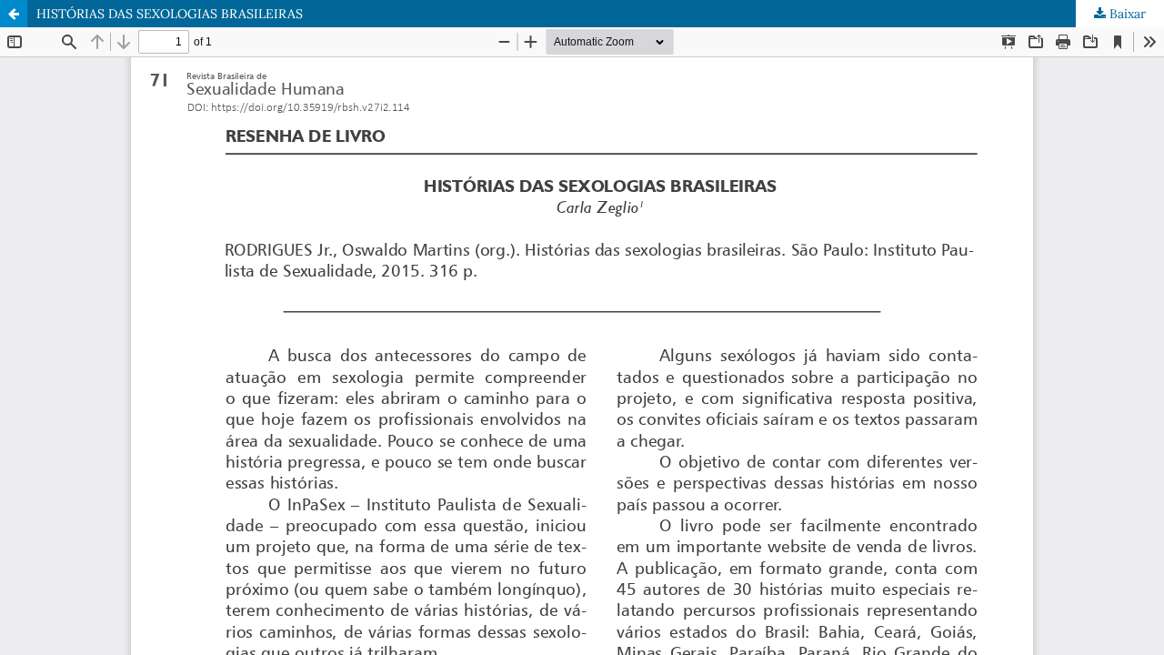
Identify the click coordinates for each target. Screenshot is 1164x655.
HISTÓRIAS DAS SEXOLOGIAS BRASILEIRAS (169, 13)
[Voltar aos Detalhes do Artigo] (13, 13)
